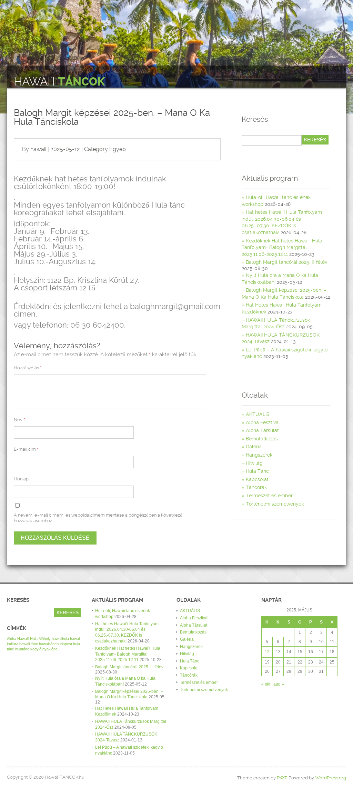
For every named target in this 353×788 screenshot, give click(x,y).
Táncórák (256, 487)
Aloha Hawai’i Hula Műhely (29, 639)
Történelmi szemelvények (275, 504)
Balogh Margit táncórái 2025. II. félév (286, 262)
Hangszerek (259, 455)
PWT (282, 777)
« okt (265, 684)
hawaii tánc (28, 644)
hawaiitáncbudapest (55, 644)
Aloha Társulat (262, 430)
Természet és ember (269, 495)
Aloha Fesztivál (263, 422)
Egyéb (117, 149)
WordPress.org (330, 777)
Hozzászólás (27, 367)
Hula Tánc (257, 471)
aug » (278, 684)
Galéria (254, 446)
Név (19, 419)
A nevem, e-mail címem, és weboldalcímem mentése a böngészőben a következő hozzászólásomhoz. (98, 517)
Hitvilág (254, 463)
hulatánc (22, 649)
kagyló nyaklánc (44, 649)
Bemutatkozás (262, 438)
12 (267, 651)
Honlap (21, 478)
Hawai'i (59, 82)
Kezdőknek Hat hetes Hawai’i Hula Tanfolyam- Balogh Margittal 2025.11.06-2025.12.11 (282, 247)
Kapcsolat (257, 479)
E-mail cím (26, 449)
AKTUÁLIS (258, 414)
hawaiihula (60, 639)
